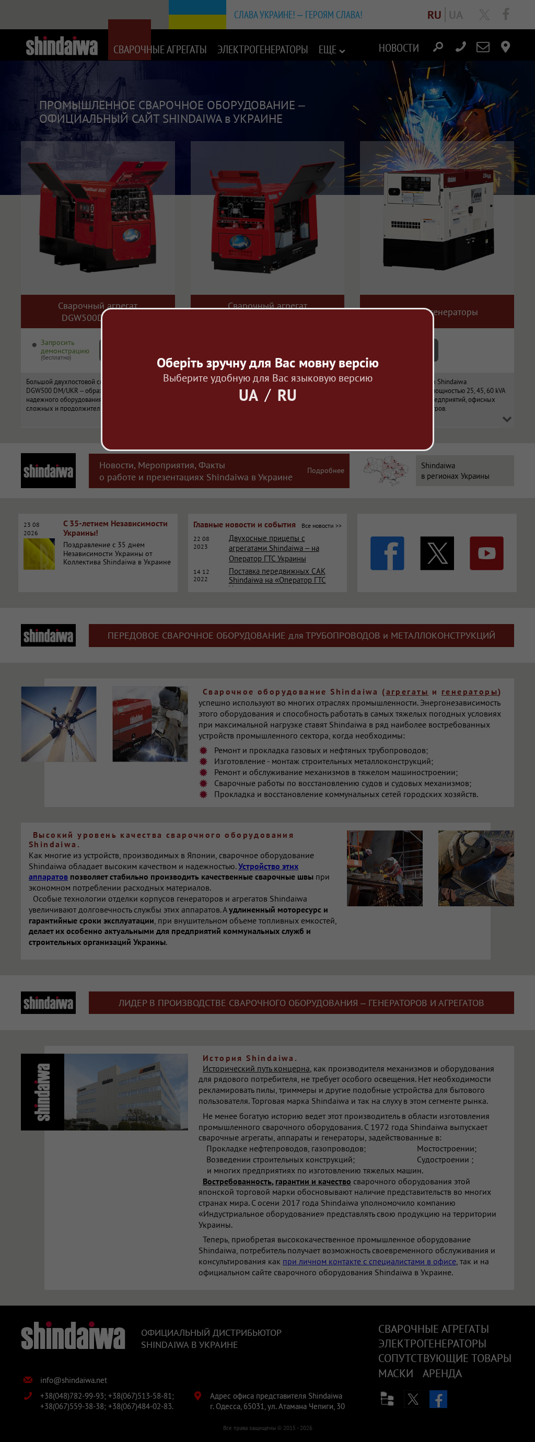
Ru (287, 395)
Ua (248, 395)
